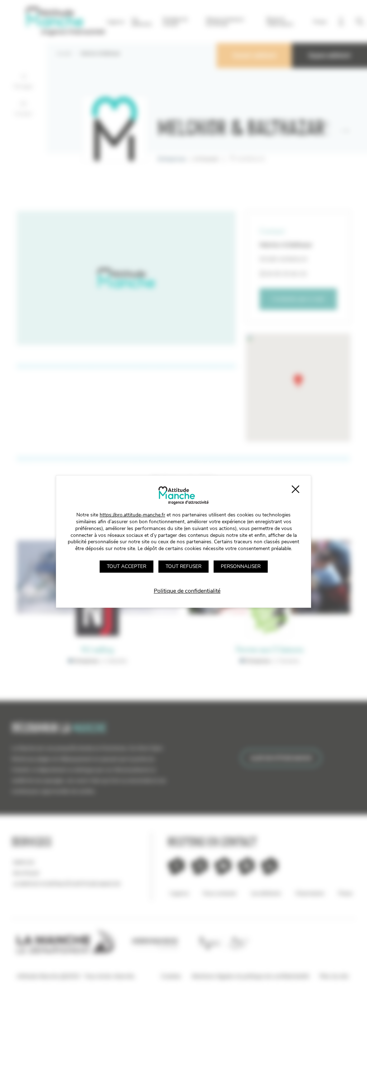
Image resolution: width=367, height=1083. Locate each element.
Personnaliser (241, 566)
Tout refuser (183, 566)
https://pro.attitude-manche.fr (132, 514)
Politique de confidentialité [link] (187, 591)
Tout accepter (126, 566)
